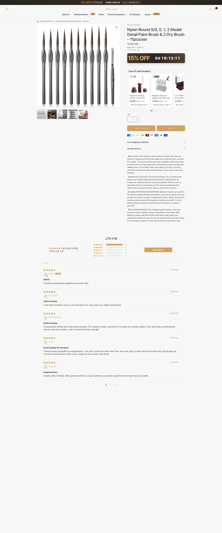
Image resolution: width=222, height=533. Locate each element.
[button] (178, 84)
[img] (49, 270)
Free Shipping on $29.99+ (138, 142)
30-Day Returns (134, 149)
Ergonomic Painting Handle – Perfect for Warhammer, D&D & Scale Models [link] (137, 97)
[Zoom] (116, 27)
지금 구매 (171, 128)
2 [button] (109, 385)
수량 (128, 114)
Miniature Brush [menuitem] (81, 14)
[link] (139, 84)
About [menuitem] (147, 14)
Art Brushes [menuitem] (135, 14)
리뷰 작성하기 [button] (158, 250)
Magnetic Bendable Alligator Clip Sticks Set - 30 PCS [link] (161, 97)
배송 (128, 47)
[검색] (7, 9)
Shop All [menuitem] (65, 14)
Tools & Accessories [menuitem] (115, 14)
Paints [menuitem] (101, 14)
